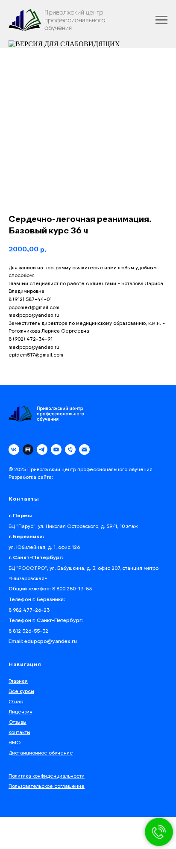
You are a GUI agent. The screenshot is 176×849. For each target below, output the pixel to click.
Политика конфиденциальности (47, 775)
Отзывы (17, 722)
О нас (16, 701)
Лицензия (20, 711)
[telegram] (42, 449)
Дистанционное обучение (41, 752)
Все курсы (21, 691)
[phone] (70, 449)
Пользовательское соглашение (47, 786)
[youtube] (56, 449)
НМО (15, 742)
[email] (84, 449)
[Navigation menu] (161, 20)
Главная (18, 681)
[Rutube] (28, 449)
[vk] (14, 449)
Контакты (19, 732)
